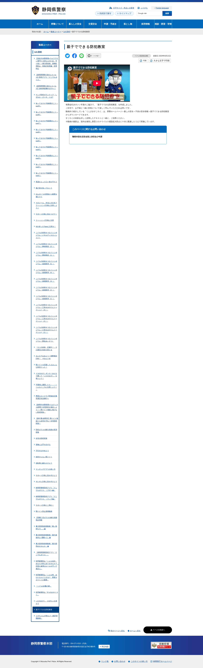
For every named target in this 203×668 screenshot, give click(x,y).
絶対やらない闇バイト (44, 457)
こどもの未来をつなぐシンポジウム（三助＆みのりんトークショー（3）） (46, 307)
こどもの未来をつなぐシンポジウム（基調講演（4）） (46, 271)
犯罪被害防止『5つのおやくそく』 (47, 593)
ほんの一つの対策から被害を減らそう (46, 195)
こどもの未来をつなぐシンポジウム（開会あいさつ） (46, 340)
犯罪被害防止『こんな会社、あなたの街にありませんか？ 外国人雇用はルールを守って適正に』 (47, 565)
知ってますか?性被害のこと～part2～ (47, 165)
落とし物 (128, 24)
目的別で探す (105, 13)
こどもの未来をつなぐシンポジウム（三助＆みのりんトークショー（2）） (46, 318)
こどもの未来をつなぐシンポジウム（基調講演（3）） (46, 280)
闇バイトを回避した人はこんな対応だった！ (46, 366)
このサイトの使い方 (139, 661)
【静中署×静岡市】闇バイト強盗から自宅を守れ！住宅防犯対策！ (47, 420)
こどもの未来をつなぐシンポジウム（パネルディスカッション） (46, 235)
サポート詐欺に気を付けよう (46, 475)
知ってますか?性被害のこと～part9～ (47, 104)
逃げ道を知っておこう (44, 188)
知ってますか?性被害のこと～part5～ (47, 139)
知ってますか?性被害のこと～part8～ (47, 113)
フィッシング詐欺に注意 (45, 220)
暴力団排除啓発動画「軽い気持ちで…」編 (46, 527)
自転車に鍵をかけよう (44, 463)
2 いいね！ (95, 56)
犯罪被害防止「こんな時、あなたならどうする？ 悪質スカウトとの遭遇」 (46, 577)
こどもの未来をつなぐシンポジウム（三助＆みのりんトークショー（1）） (46, 329)
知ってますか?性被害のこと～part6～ (47, 131)
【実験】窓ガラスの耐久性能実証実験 (46, 519)
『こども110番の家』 (43, 586)
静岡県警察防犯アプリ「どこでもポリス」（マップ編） (46, 497)
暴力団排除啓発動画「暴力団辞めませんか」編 (46, 545)
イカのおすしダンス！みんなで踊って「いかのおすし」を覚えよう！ (46, 375)
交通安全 (92, 24)
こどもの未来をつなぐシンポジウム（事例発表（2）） (46, 245)
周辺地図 (105, 647)
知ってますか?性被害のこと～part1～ (47, 174)
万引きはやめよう (42, 451)
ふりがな (144, 8)
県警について (57, 24)
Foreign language (162, 8)
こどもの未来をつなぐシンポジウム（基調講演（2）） (46, 288)
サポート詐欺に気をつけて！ (46, 214)
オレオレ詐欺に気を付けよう (46, 481)
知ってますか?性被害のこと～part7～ (47, 122)
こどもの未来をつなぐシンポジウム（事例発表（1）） (46, 254)
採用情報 (145, 24)
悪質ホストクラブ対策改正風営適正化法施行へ (46, 397)
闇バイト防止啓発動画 (44, 511)
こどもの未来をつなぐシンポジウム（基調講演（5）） (46, 262)
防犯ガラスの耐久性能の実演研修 (46, 431)
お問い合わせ (119, 661)
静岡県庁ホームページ (162, 661)
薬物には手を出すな (43, 444)
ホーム (40, 24)
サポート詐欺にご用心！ (45, 505)
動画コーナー (56, 32)
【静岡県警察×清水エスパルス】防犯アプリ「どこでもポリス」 (46, 77)
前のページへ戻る (118, 631)
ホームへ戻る (135, 631)
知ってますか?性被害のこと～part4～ (47, 148)
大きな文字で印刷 (162, 60)
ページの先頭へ (159, 630)
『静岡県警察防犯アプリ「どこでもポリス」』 (46, 553)
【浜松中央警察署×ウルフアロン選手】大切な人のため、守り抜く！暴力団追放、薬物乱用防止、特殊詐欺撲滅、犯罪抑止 (47, 63)
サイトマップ (125, 13)
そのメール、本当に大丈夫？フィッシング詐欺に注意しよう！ (46, 205)
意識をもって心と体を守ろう (46, 182)
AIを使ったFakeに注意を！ (46, 226)
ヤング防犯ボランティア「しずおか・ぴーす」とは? (46, 96)
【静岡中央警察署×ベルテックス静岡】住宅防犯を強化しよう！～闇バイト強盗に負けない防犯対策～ (47, 408)
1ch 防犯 (66, 32)
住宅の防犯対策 (41, 438)
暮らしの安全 (75, 24)
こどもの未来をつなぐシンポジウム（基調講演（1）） (46, 297)
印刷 (144, 60)
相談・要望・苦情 (163, 24)
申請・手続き (110, 24)
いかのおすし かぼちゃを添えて (46, 602)
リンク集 (105, 661)
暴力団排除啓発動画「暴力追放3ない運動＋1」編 (46, 536)
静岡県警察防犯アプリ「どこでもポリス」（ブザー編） (46, 489)
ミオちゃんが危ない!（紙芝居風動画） (47, 617)
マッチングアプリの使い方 (45, 469)
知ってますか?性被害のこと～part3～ (47, 157)
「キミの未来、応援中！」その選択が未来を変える (46, 348)
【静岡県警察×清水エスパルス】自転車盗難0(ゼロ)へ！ (46, 87)
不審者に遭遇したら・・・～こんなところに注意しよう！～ (46, 387)
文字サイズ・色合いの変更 (123, 8)
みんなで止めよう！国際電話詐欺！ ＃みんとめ (46, 357)
